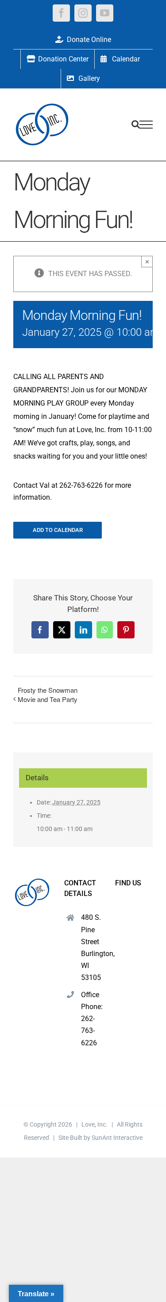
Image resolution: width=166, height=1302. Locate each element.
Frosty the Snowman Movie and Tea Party (47, 694)
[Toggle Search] (135, 124)
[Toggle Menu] (146, 125)
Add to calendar (58, 530)
